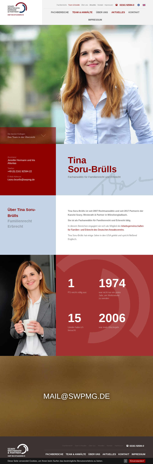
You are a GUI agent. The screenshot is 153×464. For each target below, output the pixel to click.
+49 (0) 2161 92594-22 (20, 171)
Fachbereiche (62, 5)
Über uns (84, 5)
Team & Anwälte (74, 5)
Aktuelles (92, 5)
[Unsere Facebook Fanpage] (138, 5)
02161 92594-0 (127, 5)
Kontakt (100, 5)
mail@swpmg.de (76, 396)
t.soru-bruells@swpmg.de (21, 179)
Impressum (109, 5)
